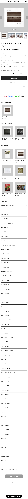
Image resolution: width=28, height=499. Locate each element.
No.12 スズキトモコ (5, 254)
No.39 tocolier (5, 359)
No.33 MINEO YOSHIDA (7, 337)
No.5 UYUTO (4, 227)
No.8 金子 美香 (5, 236)
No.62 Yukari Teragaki (7, 465)
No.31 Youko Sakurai (6, 328)
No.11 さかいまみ (5, 249)
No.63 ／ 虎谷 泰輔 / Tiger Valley (9, 469)
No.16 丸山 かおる (5, 262)
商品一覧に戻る (14, 476)
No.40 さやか (4, 363)
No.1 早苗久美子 (5, 214)
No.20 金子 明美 (5, 280)
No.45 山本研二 (5, 385)
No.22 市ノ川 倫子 (5, 289)
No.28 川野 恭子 (5, 315)
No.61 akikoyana (5, 451)
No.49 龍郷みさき (5, 403)
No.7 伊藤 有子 (5, 232)
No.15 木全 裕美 (5, 258)
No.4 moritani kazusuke (7, 223)
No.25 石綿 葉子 (5, 302)
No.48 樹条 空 (4, 399)
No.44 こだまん (5, 381)
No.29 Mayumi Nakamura (7, 319)
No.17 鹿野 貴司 (5, 267)
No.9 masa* (4, 240)
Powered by (12, 485)
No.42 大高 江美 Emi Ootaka (8, 372)
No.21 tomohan (5, 284)
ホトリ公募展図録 (5, 456)
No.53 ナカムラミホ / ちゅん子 (8, 421)
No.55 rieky (4, 438)
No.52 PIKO (4, 416)
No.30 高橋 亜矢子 (5, 324)
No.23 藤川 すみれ (5, 293)
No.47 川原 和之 (5, 394)
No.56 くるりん (4, 443)
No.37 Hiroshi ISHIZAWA (7, 350)
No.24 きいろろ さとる (6, 297)
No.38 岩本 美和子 (5, 355)
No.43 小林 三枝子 (5, 377)
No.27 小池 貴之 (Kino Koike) (8, 311)
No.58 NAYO (4, 460)
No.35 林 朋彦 (4, 341)
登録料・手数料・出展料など (7, 205)
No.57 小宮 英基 (5, 429)
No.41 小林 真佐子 (5, 368)
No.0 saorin (4, 210)
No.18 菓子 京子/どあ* (6, 271)
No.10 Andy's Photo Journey (8, 245)
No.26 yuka (4, 306)
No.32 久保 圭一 (5, 333)
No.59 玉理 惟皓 (5, 434)
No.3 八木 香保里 (5, 218)
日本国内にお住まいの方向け (14, 82)
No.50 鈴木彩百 (5, 407)
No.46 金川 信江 (5, 390)
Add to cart (14, 78)
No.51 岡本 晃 (4, 412)
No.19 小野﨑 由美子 (6, 275)
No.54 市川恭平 (5, 425)
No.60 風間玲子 (5, 447)
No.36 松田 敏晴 (5, 346)
